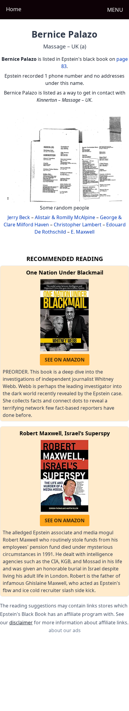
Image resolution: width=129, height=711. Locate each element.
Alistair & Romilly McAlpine (65, 217)
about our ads (65, 630)
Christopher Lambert (77, 224)
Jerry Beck (19, 217)
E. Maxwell (82, 231)
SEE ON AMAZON (65, 359)
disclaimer (21, 622)
